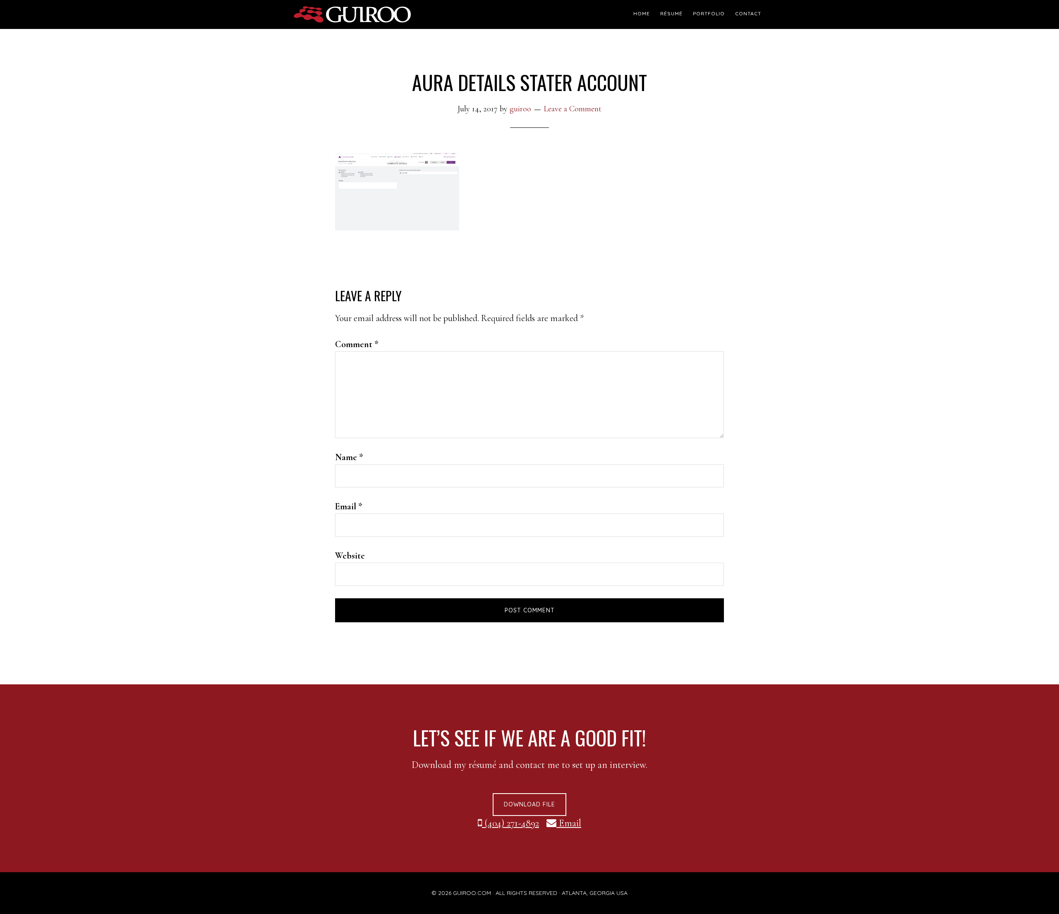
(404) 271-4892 (510, 823)
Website (350, 555)
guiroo (368, 14)
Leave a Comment (572, 109)
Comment (357, 344)
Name (349, 457)
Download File (529, 804)
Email (348, 506)
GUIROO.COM (472, 893)
